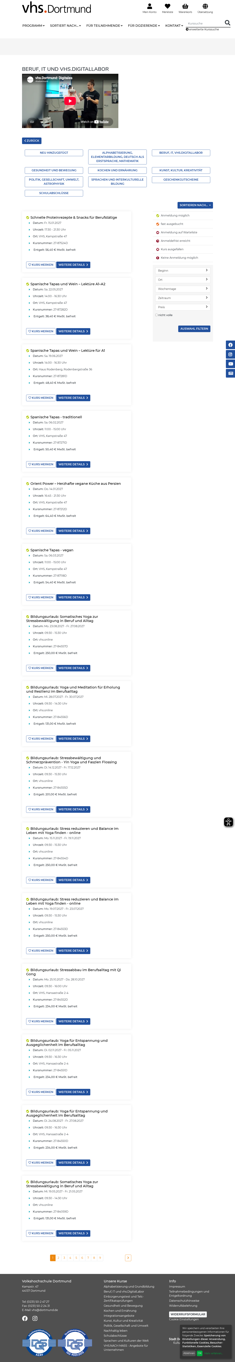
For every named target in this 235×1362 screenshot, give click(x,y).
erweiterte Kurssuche (204, 29)
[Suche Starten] (228, 23)
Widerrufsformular (188, 1314)
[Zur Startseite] (56, 7)
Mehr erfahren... (213, 1353)
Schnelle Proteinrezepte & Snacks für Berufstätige (73, 217)
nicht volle (165, 315)
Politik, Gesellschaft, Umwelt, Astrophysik (54, 181)
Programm (32, 26)
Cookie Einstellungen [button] (184, 1319)
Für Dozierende (142, 26)
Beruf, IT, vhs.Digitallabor (181, 152)
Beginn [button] (163, 270)
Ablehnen (189, 1353)
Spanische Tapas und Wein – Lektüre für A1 (67, 350)
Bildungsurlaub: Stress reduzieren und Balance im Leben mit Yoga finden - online (72, 831)
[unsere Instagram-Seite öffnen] (35, 1319)
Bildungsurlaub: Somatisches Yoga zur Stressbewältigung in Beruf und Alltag (62, 619)
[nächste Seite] (128, 1258)
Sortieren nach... (194, 205)
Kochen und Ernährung (117, 170)
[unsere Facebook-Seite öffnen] (25, 1319)
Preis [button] (161, 307)
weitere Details (71, 264)
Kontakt (173, 26)
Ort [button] (160, 279)
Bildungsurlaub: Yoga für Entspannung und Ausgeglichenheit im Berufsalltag (67, 1043)
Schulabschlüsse (54, 193)
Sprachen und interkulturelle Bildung (117, 181)
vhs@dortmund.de (45, 1310)
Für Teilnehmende (103, 26)
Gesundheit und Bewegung (54, 170)
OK (200, 1353)
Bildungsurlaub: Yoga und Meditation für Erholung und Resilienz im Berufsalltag (73, 689)
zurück (32, 140)
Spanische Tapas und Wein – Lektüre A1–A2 (67, 284)
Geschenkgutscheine (181, 179)
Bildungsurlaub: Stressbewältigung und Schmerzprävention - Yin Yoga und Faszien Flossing (71, 760)
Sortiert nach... (64, 26)
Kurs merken (42, 264)
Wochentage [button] (167, 289)
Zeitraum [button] (164, 298)
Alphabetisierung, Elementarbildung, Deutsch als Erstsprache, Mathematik (117, 157)
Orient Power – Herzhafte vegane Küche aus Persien (75, 484)
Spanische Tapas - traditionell (56, 417)
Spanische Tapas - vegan (51, 550)
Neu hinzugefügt (54, 152)
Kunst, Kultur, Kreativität (180, 170)
